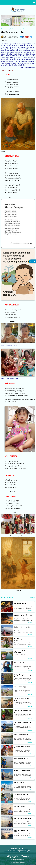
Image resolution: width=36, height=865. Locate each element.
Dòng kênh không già (20, 686)
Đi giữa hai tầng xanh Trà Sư (22, 747)
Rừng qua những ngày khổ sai (22, 711)
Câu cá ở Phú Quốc (20, 663)
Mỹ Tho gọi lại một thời (21, 758)
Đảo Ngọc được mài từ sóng (21, 699)
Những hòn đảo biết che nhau (21, 735)
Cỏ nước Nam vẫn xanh (21, 794)
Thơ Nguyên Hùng (5, 29)
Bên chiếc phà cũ (19, 806)
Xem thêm (32, 597)
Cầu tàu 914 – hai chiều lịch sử (22, 723)
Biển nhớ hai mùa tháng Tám (21, 830)
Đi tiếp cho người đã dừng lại (22, 675)
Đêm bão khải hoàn (20, 603)
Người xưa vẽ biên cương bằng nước (22, 651)
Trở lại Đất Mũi (19, 782)
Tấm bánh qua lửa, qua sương (21, 639)
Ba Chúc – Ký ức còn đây (22, 627)
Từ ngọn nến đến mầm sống (23, 615)
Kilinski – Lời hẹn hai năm (22, 770)
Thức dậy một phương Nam (23, 818)
